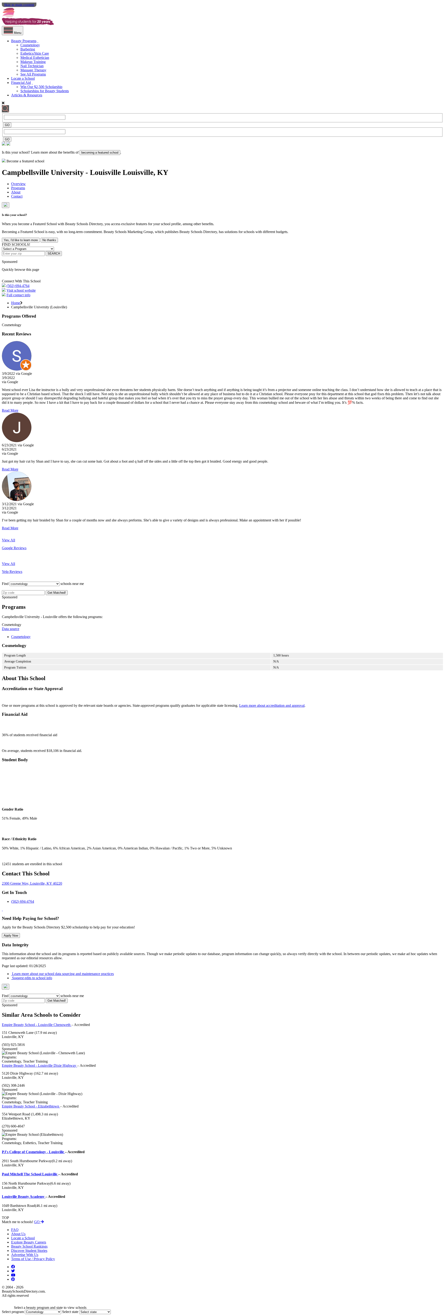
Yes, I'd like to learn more (21, 240)
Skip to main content (19, 4)
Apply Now (11, 935)
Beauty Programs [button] (23, 41)
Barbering (27, 49)
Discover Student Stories (29, 1251)
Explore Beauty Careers (28, 1242)
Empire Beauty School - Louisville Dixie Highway (39, 1065)
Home (15, 303)
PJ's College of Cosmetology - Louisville (33, 1152)
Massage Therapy (33, 70)
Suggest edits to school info (31, 978)
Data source (10, 629)
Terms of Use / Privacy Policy (33, 1259)
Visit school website (21, 290)
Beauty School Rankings (29, 1246)
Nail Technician (32, 66)
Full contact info (18, 295)
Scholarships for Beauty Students (44, 91)
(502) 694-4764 (17, 286)
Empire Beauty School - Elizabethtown (31, 1106)
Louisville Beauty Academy (23, 1197)
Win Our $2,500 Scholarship (41, 87)
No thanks (49, 240)
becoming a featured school (99, 152)
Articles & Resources (26, 95)
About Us (18, 1234)
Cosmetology (30, 45)
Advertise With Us (24, 1255)
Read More (10, 410)
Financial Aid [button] (21, 83)
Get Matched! (57, 592)
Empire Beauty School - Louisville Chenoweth (36, 1025)
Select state (70, 1312)
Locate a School (23, 78)
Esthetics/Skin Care (34, 53)
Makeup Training (33, 62)
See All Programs (33, 74)
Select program (13, 1312)
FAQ (15, 1230)
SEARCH (54, 253)
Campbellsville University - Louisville (62, 172)
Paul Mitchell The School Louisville (30, 1174)
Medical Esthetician (34, 58)
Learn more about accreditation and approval (272, 705)
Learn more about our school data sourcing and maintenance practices (62, 974)
